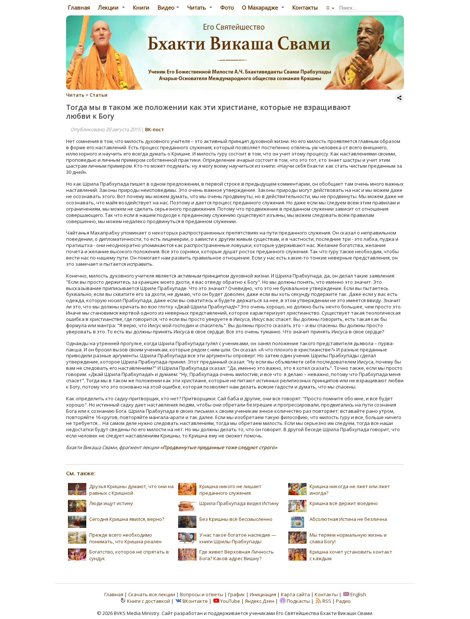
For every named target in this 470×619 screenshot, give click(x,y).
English (358, 594)
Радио (343, 601)
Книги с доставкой (148, 601)
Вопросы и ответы (202, 594)
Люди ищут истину (111, 503)
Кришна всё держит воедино (344, 503)
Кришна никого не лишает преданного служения (230, 489)
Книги (141, 7)
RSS (326, 601)
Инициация (263, 594)
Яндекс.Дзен (259, 601)
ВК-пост (154, 129)
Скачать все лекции (151, 594)
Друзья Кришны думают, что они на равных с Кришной (131, 489)
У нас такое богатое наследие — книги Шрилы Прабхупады (237, 538)
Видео (166, 7)
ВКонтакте (195, 601)
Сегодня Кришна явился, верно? (126, 519)
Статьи (99, 95)
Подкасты (298, 601)
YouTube (230, 601)
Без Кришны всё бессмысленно (235, 519)
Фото (227, 7)
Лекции (109, 7)
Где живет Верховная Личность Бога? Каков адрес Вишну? (236, 555)
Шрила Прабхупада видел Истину (239, 503)
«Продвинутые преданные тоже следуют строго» (218, 447)
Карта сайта (295, 594)
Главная (78, 7)
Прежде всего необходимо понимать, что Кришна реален (125, 538)
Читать (197, 7)
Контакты (305, 7)
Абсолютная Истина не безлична (348, 519)
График (237, 594)
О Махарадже (260, 7)
